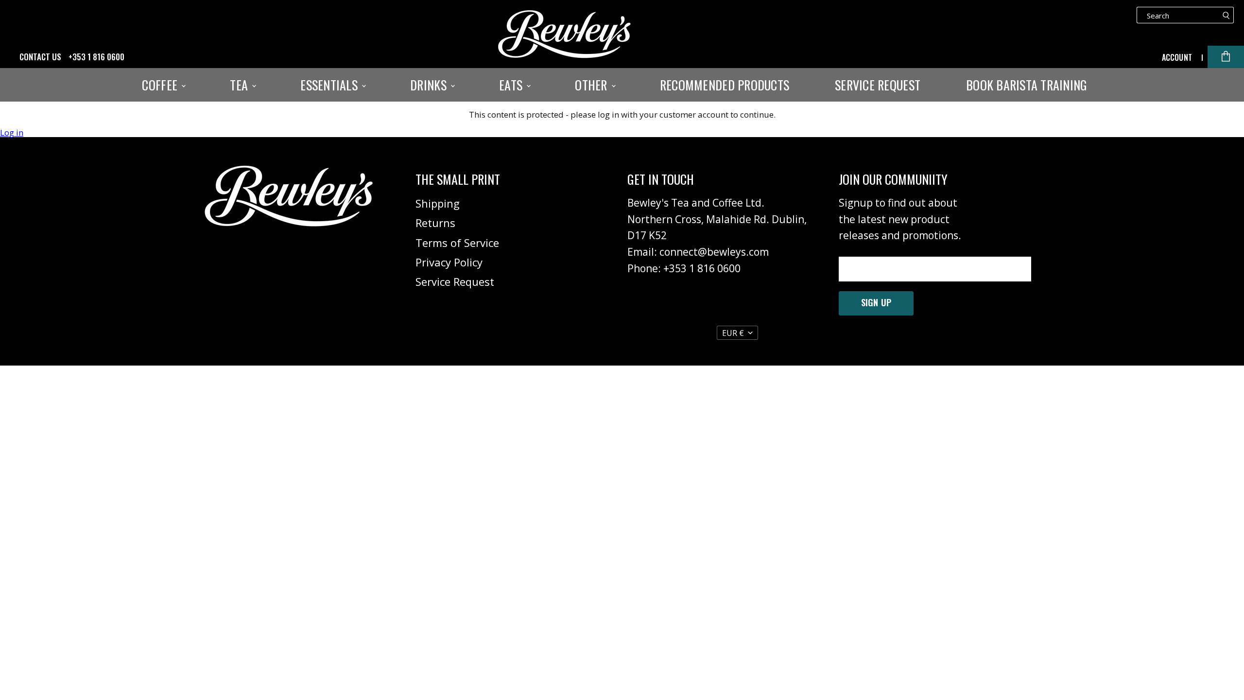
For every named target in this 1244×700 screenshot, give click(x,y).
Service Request (877, 85)
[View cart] (1225, 57)
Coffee (161, 85)
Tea (240, 85)
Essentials (330, 85)
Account (1177, 57)
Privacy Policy (449, 262)
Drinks (429, 85)
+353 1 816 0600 (96, 57)
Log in (11, 133)
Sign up (876, 302)
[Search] (1226, 15)
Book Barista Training (1026, 85)
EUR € (733, 333)
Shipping (437, 203)
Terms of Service (457, 242)
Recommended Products (724, 85)
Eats (512, 85)
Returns (435, 222)
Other (592, 85)
